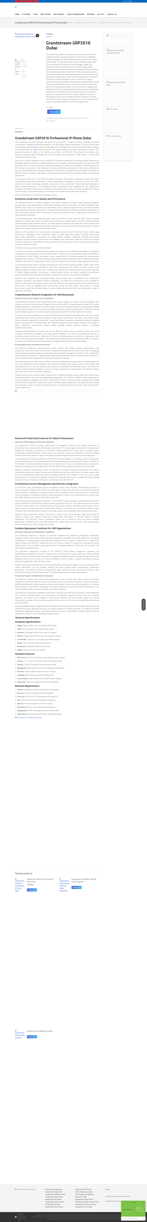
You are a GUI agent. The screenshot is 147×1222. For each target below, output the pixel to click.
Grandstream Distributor (53, 1189)
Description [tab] (19, 131)
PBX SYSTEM (102, 1219)
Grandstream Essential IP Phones (78, 118)
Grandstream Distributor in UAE (61, 1219)
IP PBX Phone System (52, 1204)
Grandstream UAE (54, 1215)
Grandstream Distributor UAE (55, 1194)
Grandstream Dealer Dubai (54, 1197)
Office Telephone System (84, 1192)
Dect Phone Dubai (94, 1217)
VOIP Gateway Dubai (58, 1217)
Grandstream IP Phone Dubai (86, 1215)
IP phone (34, 147)
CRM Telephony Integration (84, 1194)
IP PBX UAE (69, 1217)
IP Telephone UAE (112, 1219)
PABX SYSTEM (77, 1219)
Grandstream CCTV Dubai (83, 1207)
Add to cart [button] (32, 890)
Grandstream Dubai (60, 118)
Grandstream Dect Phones (54, 1207)
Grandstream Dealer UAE (53, 1192)
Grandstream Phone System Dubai (87, 1202)
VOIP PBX (49, 1217)
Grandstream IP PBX (107, 1217)
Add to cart (54, 112)
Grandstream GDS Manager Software (39, 1031)
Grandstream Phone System (54, 1202)
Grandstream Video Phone (84, 1199)
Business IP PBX (80, 1197)
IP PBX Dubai (113, 1215)
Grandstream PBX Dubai (68, 1215)
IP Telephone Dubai (102, 1215)
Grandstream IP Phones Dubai (85, 1204)
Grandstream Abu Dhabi (53, 1199)
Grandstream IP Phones (83, 1189)
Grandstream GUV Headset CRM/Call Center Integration (84, 880)
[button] (37, 35)
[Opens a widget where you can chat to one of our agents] (133, 1210)
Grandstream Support (90, 1219)
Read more (76, 887)
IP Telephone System (81, 1217)
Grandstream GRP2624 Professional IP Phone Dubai (40, 880)
